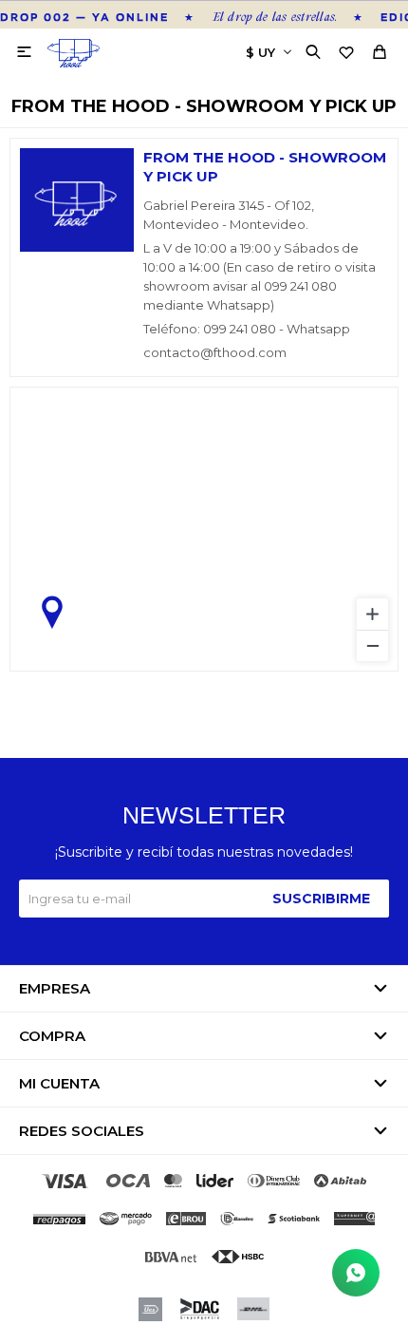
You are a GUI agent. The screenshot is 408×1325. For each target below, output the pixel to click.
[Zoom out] (372, 645)
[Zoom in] (372, 614)
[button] (315, 52)
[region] (204, 529)
